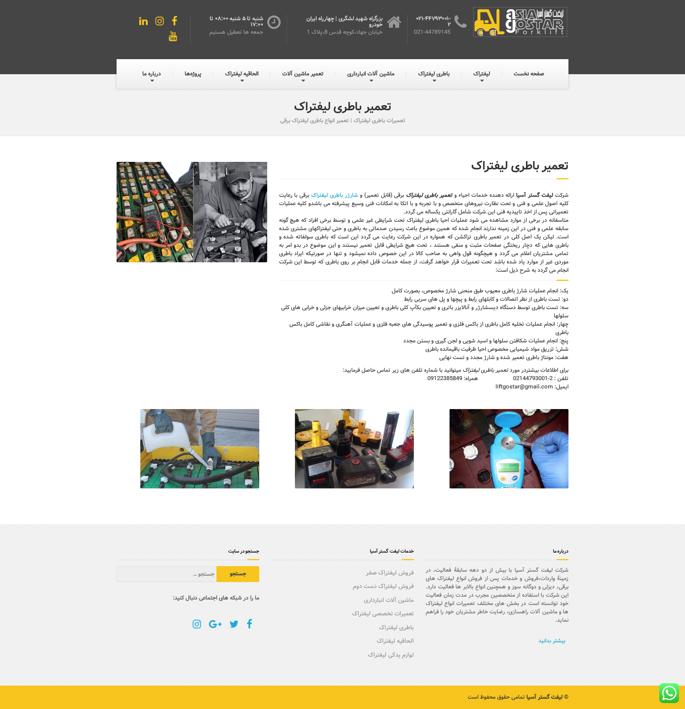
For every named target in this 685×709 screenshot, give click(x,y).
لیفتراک (481, 73)
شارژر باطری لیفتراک (334, 195)
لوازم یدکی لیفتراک (391, 655)
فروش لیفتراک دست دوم (383, 586)
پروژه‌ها (193, 73)
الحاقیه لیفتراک (241, 73)
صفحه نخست (529, 73)
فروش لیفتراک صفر (390, 573)
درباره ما (151, 73)
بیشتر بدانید (551, 640)
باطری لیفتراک (434, 73)
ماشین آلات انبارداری (370, 73)
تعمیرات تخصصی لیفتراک (383, 614)
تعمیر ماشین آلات (302, 73)
